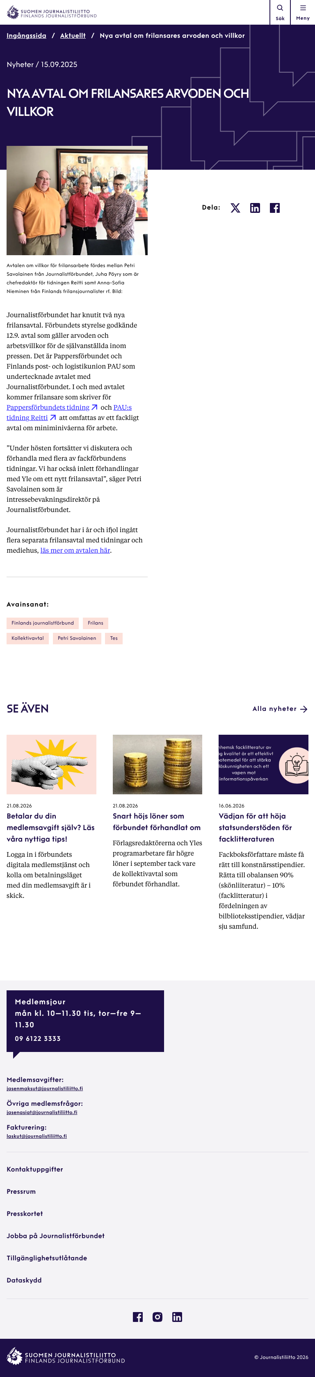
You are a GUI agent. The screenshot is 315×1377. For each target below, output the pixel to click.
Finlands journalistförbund (42, 623)
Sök (280, 18)
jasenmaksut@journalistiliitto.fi (45, 1088)
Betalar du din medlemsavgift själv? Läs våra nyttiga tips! (51, 828)
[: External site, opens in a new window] (235, 208)
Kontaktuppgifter (35, 1170)
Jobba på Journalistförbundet (56, 1236)
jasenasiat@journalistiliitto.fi (42, 1112)
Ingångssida (26, 36)
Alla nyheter (275, 709)
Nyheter (20, 65)
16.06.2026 (231, 806)
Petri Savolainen (77, 638)
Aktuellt (73, 36)
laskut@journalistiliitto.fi (37, 1136)
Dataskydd (24, 1281)
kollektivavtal (27, 638)
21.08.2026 (19, 806)
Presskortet (25, 1214)
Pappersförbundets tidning (48, 407)
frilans (95, 623)
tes (113, 638)
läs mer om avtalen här (75, 550)
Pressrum (21, 1192)
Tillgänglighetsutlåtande (47, 1258)
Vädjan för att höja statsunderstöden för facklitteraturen (255, 828)
